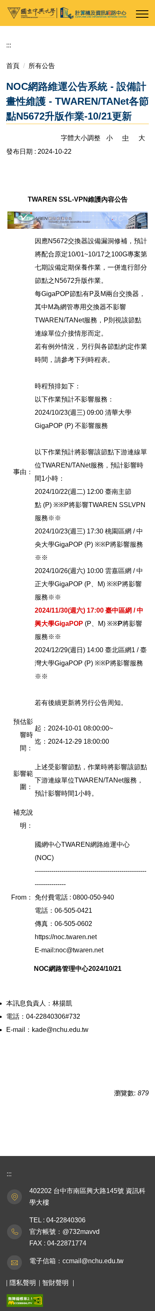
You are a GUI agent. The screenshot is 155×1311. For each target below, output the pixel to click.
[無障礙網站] (25, 1300)
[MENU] (142, 14)
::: (8, 45)
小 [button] (109, 137)
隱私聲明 (23, 1282)
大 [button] (141, 137)
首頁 (12, 65)
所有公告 (42, 65)
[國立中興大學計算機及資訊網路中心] (77, 13)
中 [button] (125, 137)
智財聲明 (55, 1282)
